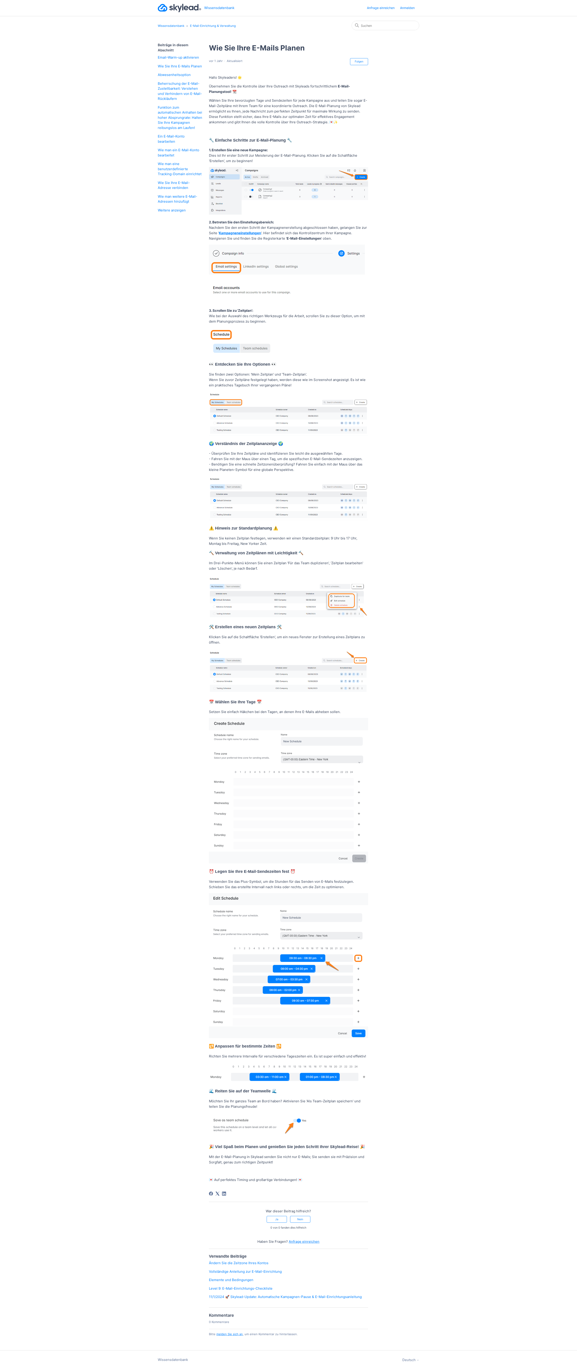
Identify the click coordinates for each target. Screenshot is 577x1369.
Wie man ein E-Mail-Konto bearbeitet (178, 152)
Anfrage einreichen (381, 8)
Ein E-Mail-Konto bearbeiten (171, 139)
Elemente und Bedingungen (231, 1280)
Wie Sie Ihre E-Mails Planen (180, 66)
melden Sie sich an (229, 1334)
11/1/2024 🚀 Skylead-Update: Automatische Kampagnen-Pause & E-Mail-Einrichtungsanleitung (285, 1297)
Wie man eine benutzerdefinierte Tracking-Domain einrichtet (179, 169)
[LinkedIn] (224, 1194)
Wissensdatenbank (171, 26)
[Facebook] (211, 1194)
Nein (300, 1219)
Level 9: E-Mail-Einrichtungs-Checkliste (240, 1288)
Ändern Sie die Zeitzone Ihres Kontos (238, 1263)
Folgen (359, 61)
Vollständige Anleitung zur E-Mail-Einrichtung (245, 1271)
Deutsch (409, 1360)
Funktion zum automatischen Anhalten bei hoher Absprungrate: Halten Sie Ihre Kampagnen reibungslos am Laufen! (180, 117)
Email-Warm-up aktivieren (178, 57)
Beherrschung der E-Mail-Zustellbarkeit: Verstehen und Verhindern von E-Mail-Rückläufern (180, 91)
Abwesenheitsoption (174, 75)
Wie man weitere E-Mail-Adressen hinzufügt (177, 199)
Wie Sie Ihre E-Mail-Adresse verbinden (174, 185)
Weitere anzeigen (172, 210)
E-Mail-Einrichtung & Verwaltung (213, 26)
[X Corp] (217, 1194)
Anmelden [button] (407, 8)
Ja (276, 1219)
